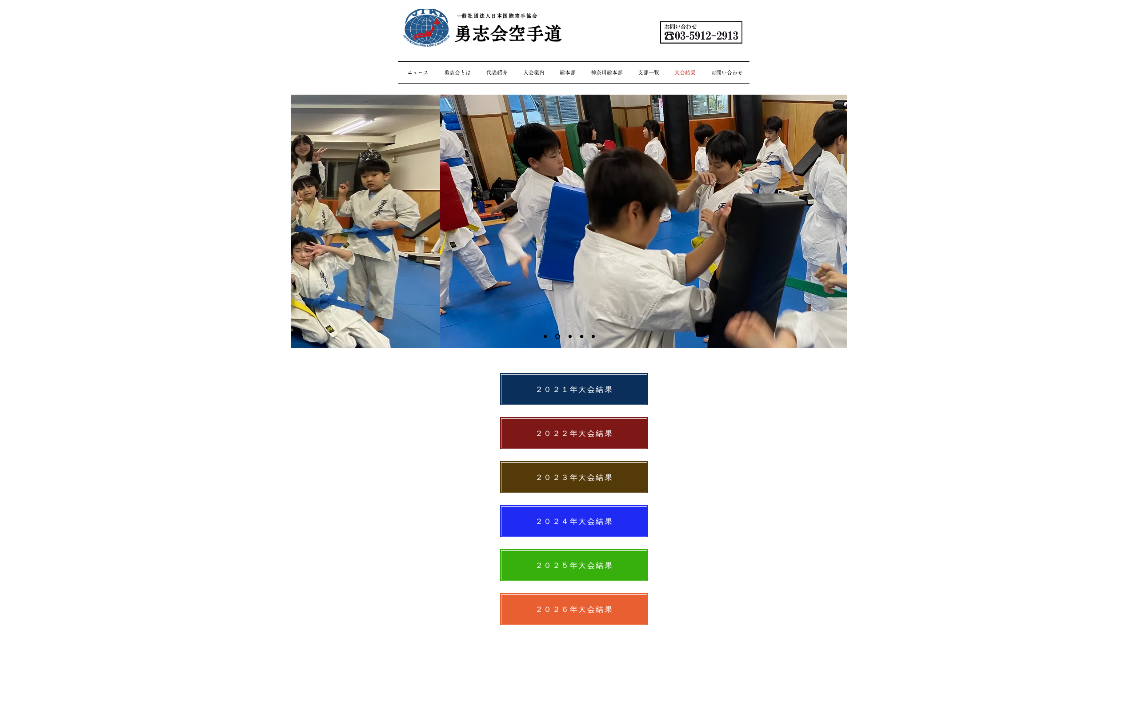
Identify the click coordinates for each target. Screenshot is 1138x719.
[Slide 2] (581, 336)
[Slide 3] (570, 336)
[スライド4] (593, 336)
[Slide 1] (545, 336)
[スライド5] (557, 336)
